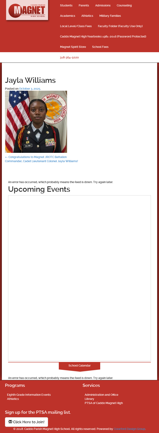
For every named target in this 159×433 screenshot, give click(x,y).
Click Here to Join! (28, 422)
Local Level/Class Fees (76, 26)
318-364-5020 (69, 57)
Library (89, 398)
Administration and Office (101, 394)
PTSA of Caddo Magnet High (104, 403)
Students (66, 5)
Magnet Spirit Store (73, 46)
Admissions (103, 5)
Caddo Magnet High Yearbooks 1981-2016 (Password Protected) (103, 36)
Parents (84, 5)
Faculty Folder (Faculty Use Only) (120, 26)
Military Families (110, 15)
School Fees (100, 46)
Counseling (124, 5)
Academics (67, 15)
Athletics (87, 15)
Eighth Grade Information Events (29, 394)
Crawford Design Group (129, 429)
